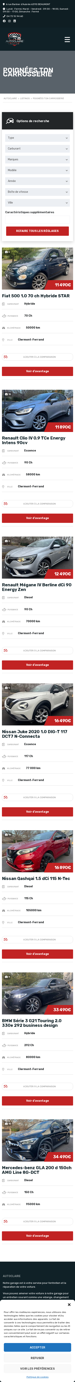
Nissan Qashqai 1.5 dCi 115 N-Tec (36, 878)
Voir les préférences (37, 1368)
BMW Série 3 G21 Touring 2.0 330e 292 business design (32, 1023)
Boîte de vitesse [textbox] (18, 192)
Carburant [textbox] (14, 148)
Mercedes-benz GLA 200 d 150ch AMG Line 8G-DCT (37, 1170)
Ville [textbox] (10, 202)
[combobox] (37, 138)
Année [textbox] (12, 181)
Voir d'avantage (37, 371)
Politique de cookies (38, 1377)
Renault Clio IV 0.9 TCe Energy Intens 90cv (33, 440)
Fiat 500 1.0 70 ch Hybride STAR (36, 295)
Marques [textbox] (13, 159)
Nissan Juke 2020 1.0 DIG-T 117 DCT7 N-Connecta (34, 734)
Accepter (37, 1347)
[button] (69, 1305)
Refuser (37, 1358)
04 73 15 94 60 (15, 16)
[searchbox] (10, 220)
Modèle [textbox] (12, 170)
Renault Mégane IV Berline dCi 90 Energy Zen (37, 587)
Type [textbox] (11, 137)
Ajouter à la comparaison (39, 357)
